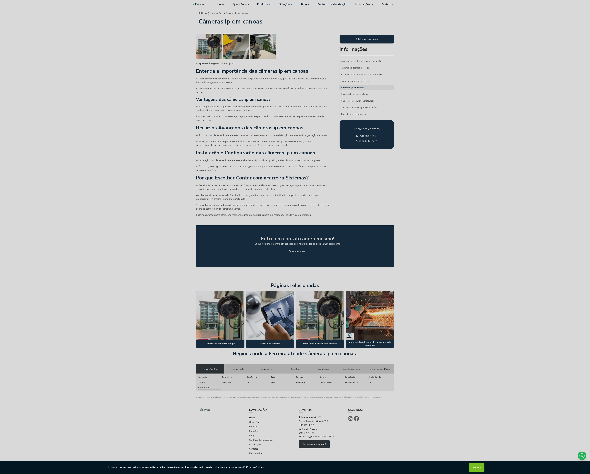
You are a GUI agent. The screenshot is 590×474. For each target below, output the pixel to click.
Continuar (476, 467)
